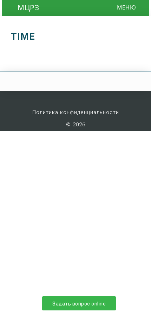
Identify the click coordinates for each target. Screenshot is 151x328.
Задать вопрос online (79, 304)
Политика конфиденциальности (75, 112)
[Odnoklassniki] (69, 98)
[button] (144, 7)
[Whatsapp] (82, 98)
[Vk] (55, 98)
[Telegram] (96, 98)
